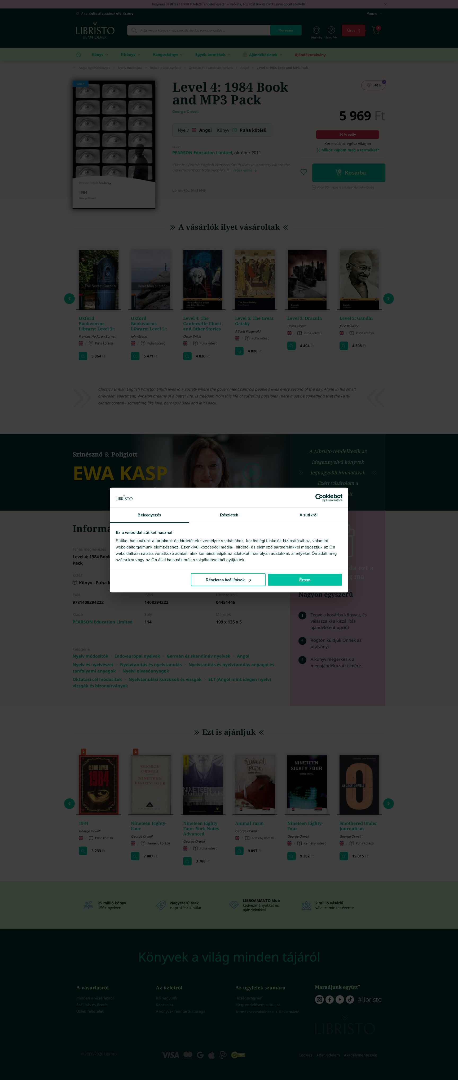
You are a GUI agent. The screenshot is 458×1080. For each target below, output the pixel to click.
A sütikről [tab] (309, 515)
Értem (304, 579)
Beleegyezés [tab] (149, 515)
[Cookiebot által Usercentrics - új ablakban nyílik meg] (319, 498)
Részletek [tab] (229, 515)
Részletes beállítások (225, 579)
